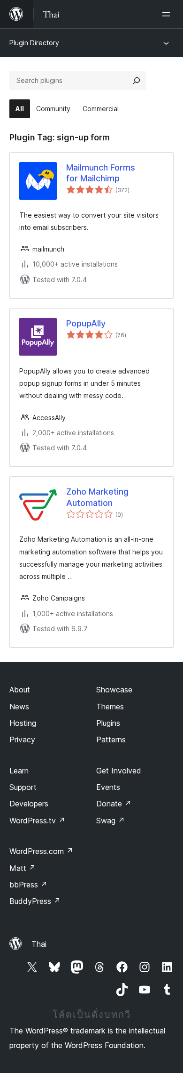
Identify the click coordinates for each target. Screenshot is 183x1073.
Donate (113, 803)
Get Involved (118, 770)
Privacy (22, 739)
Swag (110, 820)
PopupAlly (86, 323)
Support (23, 787)
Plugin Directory (34, 43)
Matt (22, 868)
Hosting (22, 723)
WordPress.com (41, 851)
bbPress (28, 884)
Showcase (114, 689)
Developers (28, 803)
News (19, 706)
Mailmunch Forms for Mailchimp (100, 173)
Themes (110, 706)
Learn (19, 770)
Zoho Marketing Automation (97, 497)
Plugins (108, 723)
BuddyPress (35, 901)
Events (108, 787)
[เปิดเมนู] (168, 14)
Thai (38, 944)
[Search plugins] (136, 80)
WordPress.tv (37, 820)
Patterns (111, 739)
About (19, 689)
